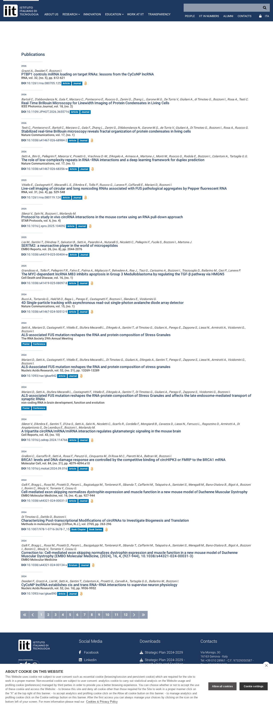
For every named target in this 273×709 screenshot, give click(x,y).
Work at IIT (135, 14)
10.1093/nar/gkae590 (39, 593)
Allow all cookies (222, 686)
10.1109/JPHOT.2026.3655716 (45, 111)
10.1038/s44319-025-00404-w (44, 254)
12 (126, 615)
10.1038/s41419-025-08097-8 (44, 283)
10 (107, 615)
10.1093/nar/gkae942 (39, 375)
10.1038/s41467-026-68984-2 (44, 140)
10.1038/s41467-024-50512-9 (44, 311)
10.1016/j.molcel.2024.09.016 (44, 468)
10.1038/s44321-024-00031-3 (44, 500)
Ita (267, 16)
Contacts (244, 16)
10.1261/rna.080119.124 (41, 197)
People (190, 16)
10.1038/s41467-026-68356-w (44, 168)
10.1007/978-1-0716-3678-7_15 (45, 529)
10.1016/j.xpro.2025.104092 (43, 226)
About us (51, 14)
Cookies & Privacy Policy (102, 701)
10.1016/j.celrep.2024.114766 (44, 440)
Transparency (159, 14)
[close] (266, 665)
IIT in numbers (209, 16)
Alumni (228, 16)
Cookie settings (253, 686)
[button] (70, 10)
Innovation (92, 14)
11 (116, 615)
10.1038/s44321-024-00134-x (44, 565)
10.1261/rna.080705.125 (41, 83)
